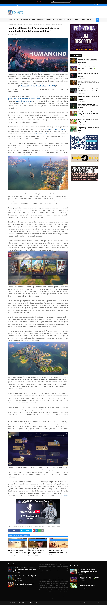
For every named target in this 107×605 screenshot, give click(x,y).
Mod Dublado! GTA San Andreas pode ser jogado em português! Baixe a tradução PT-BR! (88, 128)
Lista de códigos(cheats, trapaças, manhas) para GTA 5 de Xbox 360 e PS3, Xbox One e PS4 (88, 571)
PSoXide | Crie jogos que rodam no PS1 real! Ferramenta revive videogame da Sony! (88, 90)
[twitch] (97, 5)
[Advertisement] (84, 195)
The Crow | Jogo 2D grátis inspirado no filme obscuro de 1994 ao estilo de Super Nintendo (88, 75)
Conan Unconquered (57, 129)
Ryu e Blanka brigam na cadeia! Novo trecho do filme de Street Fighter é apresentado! (24, 584)
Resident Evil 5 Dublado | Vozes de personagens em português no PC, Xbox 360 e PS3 (88, 82)
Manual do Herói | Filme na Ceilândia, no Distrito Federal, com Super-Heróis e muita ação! (25, 577)
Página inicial (10, 24)
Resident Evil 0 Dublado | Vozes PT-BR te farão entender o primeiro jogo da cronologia (88, 98)
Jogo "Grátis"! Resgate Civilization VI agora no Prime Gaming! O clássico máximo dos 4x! (17, 551)
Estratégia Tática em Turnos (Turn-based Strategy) (40, 526)
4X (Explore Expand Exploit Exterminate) (19, 526)
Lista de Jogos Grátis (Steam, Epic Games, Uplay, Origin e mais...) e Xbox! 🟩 (88, 67)
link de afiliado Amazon (60, 2)
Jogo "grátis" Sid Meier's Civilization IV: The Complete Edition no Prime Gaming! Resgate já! (36, 551)
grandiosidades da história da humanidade (24, 99)
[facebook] (89, 5)
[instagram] (94, 5)
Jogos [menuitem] (16, 19)
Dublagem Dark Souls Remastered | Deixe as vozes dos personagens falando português (88, 105)
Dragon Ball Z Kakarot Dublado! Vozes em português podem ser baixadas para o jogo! (88, 121)
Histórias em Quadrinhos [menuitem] (64, 19)
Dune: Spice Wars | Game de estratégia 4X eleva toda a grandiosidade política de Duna (58, 550)
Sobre (26, 5)
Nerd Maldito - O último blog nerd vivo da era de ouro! (28, 603)
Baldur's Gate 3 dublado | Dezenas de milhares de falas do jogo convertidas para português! (87, 60)
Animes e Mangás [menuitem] (49, 19)
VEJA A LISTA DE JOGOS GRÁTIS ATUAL (38, 85)
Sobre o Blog (87, 603)
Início (9, 5)
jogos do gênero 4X (23, 101)
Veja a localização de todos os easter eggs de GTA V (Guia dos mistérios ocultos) (87, 585)
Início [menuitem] (10, 19)
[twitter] (92, 5)
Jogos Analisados (18, 24)
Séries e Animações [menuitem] (37, 19)
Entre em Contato (95, 603)
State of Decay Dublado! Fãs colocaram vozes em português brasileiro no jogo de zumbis (88, 113)
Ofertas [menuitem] (76, 19)
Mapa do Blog (15, 5)
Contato (21, 5)
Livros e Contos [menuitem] (86, 19)
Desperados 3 (41, 134)
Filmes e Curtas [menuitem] (25, 19)
